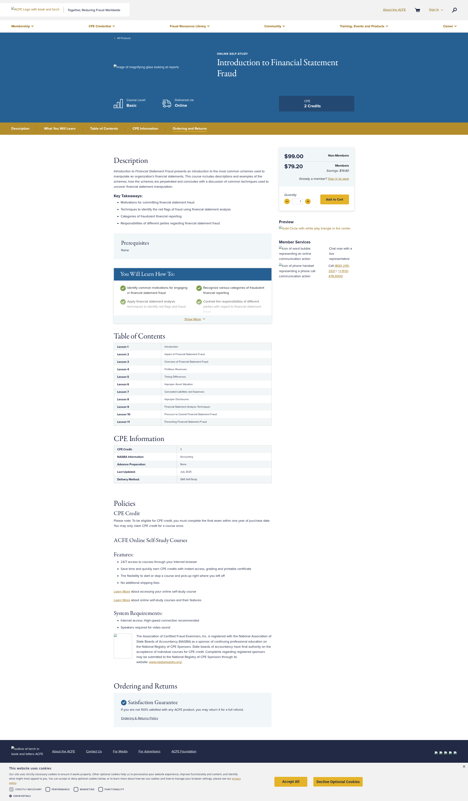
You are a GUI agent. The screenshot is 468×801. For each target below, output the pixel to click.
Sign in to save (338, 179)
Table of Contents (104, 129)
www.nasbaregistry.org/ (165, 662)
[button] (125, 796)
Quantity (290, 195)
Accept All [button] (290, 781)
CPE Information (145, 129)
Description (20, 129)
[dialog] (234, 782)
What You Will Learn (60, 129)
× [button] (464, 766)
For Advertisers (149, 751)
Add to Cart (334, 199)
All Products (124, 38)
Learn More (122, 591)
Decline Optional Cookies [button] (338, 781)
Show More (192, 319)
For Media (120, 751)
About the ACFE (394, 9)
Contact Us (94, 751)
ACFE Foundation (183, 751)
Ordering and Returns (190, 129)
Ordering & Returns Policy (139, 718)
